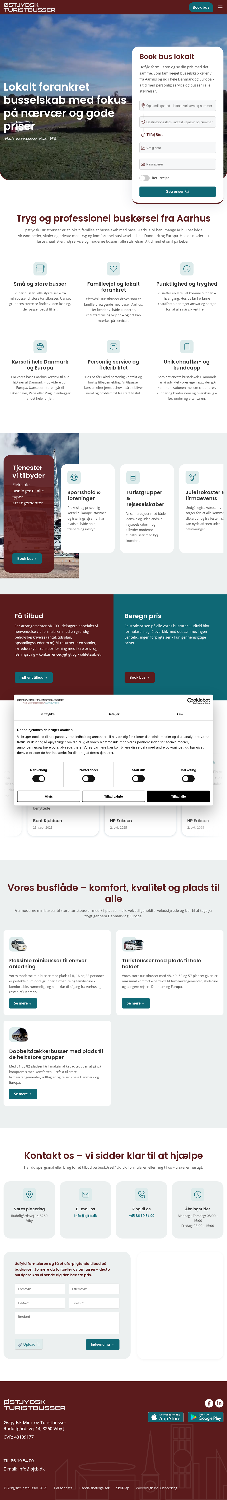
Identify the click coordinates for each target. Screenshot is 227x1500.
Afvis (49, 796)
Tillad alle (178, 796)
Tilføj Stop (155, 135)
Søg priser (175, 191)
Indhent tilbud (31, 677)
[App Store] (164, 1416)
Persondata (63, 1488)
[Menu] (220, 7)
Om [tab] (180, 714)
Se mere (21, 1003)
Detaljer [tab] (114, 714)
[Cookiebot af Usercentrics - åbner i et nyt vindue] (190, 701)
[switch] (88, 778)
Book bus (201, 7)
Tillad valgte (113, 796)
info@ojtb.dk (31, 1469)
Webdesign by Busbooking (156, 1488)
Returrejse (160, 177)
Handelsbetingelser (94, 1488)
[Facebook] (209, 1403)
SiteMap (122, 1488)
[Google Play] (203, 1416)
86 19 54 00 (22, 1461)
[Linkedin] (219, 1403)
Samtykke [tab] (47, 714)
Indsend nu (100, 1344)
